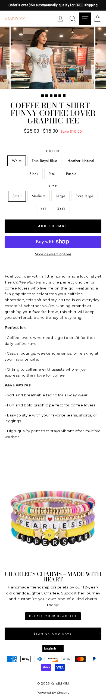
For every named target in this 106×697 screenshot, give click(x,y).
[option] (53, 5)
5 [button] (59, 95)
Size (52, 186)
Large (60, 196)
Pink (52, 173)
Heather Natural (80, 160)
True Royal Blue (44, 160)
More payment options (53, 254)
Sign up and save (53, 634)
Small (17, 196)
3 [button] (51, 95)
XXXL (61, 209)
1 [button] (42, 95)
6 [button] (64, 95)
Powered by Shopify (53, 692)
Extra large (84, 196)
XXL (43, 209)
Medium (38, 196)
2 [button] (46, 95)
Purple (71, 173)
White (17, 160)
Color (53, 151)
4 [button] (55, 95)
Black (33, 173)
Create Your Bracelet (53, 616)
